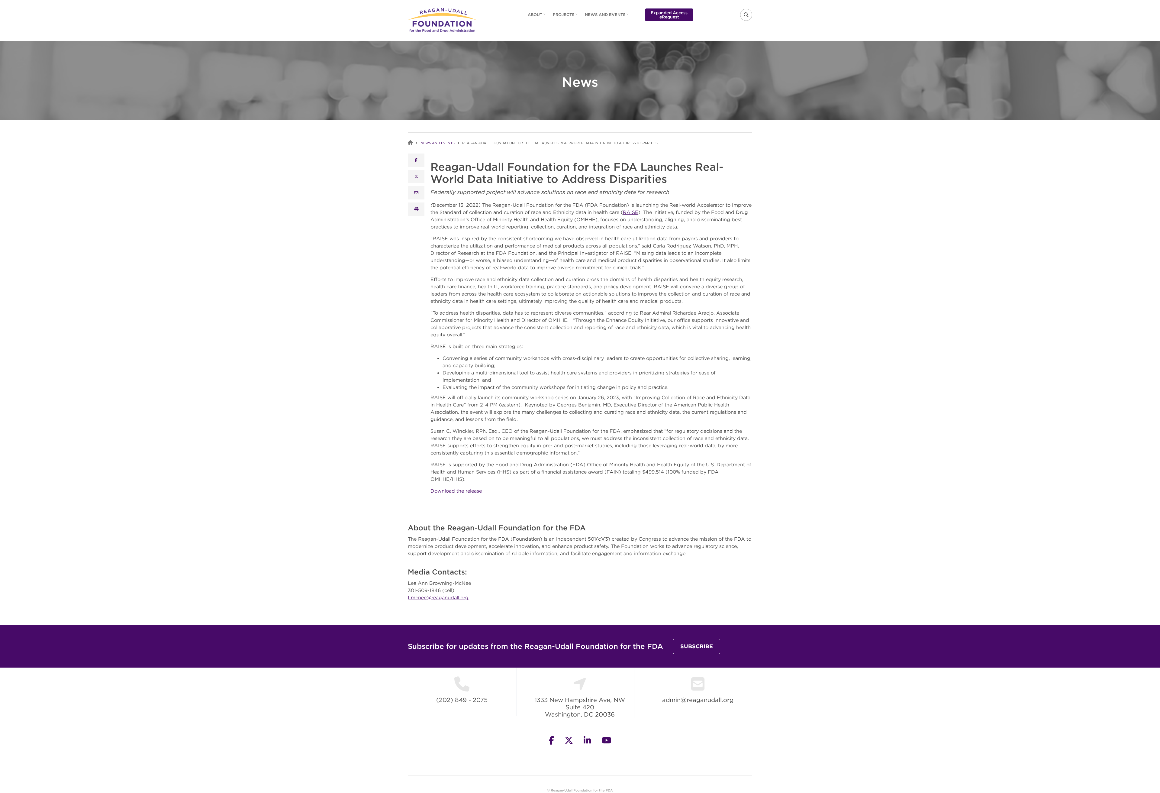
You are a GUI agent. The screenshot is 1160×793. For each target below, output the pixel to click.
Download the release (456, 491)
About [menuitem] (537, 16)
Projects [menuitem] (566, 16)
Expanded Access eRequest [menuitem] (669, 15)
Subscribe (696, 646)
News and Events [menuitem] (607, 16)
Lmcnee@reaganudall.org (438, 597)
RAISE (630, 212)
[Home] (442, 20)
